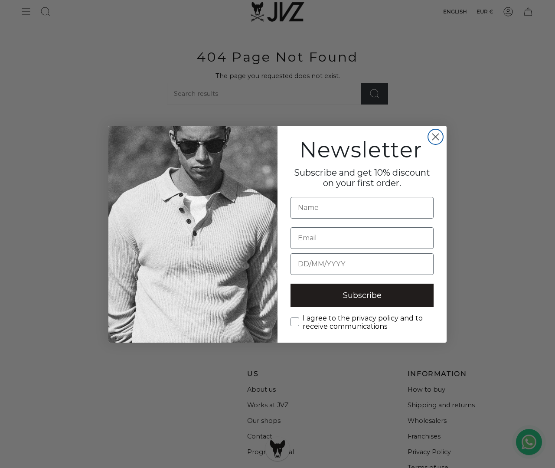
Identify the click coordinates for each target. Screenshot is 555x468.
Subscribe (362, 295)
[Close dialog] (435, 136)
